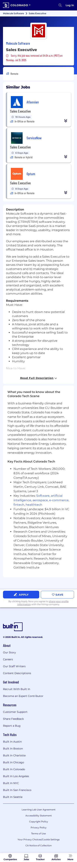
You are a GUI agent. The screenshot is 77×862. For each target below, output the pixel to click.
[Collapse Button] (66, 121)
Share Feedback (13, 718)
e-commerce (59, 500)
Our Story (9, 652)
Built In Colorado (14, 769)
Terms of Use (38, 833)
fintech (18, 504)
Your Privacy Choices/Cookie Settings (39, 839)
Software (43, 495)
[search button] (60, 5)
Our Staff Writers (14, 666)
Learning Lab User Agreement (39, 809)
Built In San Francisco (17, 790)
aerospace (40, 500)
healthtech (34, 504)
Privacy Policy (39, 827)
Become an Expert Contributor (23, 696)
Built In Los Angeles (16, 776)
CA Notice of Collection (38, 845)
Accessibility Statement (38, 815)
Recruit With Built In (16, 689)
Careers (8, 659)
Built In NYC (11, 783)
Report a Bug (12, 725)
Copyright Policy (38, 821)
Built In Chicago (13, 762)
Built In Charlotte (14, 755)
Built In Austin (12, 741)
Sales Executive (20, 111)
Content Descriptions (17, 673)
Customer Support (15, 712)
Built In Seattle (12, 797)
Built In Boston (13, 748)
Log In (70, 5)
